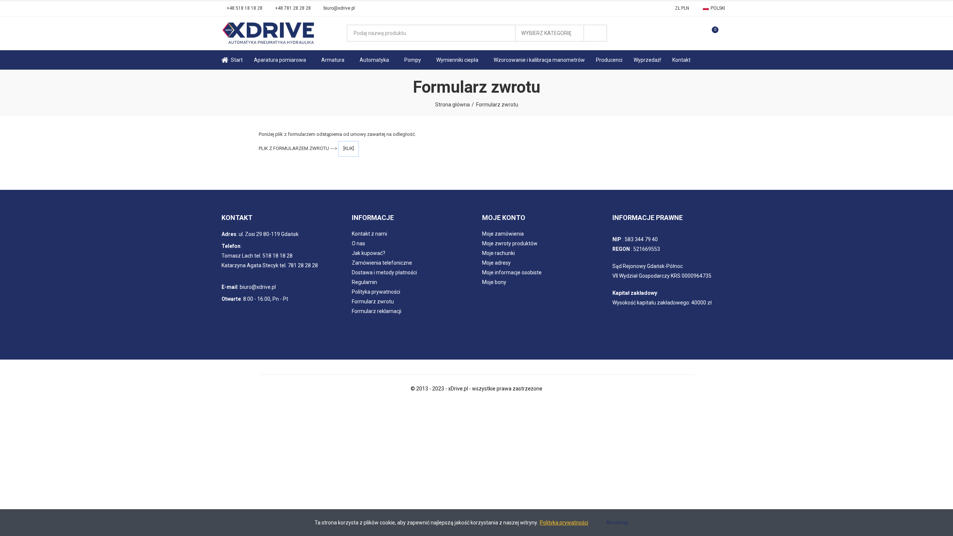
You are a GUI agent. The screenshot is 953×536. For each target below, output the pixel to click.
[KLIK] (348, 148)
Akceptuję (617, 522)
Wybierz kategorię (546, 33)
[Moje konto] (728, 33)
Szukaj (595, 33)
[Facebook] (370, 8)
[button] (241, 8)
